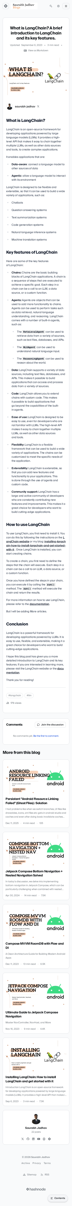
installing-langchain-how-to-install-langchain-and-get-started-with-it (36, 545)
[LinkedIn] (33, 1139)
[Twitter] (22, 1139)
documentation (39, 604)
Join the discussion (52, 725)
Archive (25, 1163)
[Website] (44, 1139)
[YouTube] (38, 1139)
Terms (47, 1163)
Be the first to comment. (46, 736)
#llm (29, 696)
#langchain (14, 696)
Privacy (36, 1163)
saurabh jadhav (25, 107)
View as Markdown (38, 50)
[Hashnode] (49, 1139)
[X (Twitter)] (38, 106)
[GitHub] (28, 1139)
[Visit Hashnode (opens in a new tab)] (36, 1189)
